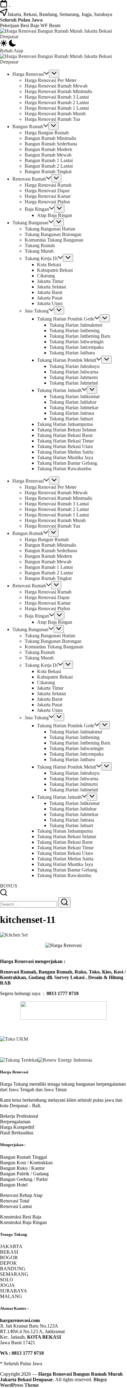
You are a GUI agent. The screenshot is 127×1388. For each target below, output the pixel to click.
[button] (63, 43)
